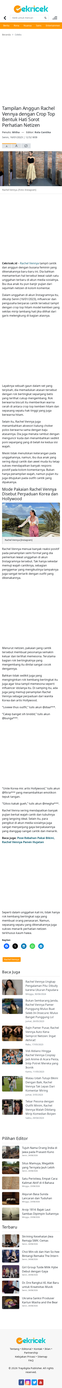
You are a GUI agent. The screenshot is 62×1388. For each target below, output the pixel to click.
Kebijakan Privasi (25, 1356)
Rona (16, 25)
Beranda (6, 34)
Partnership (31, 1352)
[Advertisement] (31, 69)
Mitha (16, 132)
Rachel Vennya (29, 263)
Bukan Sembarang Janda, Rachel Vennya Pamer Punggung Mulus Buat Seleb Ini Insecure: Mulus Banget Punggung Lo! (41, 1009)
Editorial (27, 1348)
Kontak (38, 1348)
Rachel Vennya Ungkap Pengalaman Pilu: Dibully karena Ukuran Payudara (41, 986)
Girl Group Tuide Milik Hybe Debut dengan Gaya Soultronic (40, 1269)
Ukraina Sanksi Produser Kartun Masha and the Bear (40, 1300)
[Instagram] (27, 1382)
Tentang (14, 1348)
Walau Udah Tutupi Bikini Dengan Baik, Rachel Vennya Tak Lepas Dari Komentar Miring (41, 1084)
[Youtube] (40, 1382)
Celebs (18, 34)
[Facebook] (21, 1382)
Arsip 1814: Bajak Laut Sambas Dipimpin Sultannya (40, 1212)
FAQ (31, 1360)
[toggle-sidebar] (54, 17)
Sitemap (42, 1356)
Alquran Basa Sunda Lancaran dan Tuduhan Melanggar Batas (37, 1196)
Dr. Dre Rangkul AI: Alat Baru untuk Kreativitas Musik (40, 1285)
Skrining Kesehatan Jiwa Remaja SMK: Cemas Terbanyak (37, 1239)
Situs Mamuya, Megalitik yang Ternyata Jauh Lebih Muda (38, 1165)
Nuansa (28, 25)
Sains (38, 25)
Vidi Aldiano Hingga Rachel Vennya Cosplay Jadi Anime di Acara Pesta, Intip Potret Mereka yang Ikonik (42, 1059)
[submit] (45, 17)
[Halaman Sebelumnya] (4, 17)
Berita (6, 25)
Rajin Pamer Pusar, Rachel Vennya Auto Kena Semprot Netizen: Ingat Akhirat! (42, 1034)
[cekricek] (31, 1340)
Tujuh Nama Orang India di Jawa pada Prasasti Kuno (39, 1150)
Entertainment (53, 25)
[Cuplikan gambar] (12, 987)
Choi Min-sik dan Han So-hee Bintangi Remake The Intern (40, 1254)
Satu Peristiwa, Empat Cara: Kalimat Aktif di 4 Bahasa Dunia (40, 1181)
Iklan (47, 1348)
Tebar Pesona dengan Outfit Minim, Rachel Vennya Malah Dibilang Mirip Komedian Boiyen (40, 1107)
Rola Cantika (43, 132)
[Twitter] (34, 1382)
